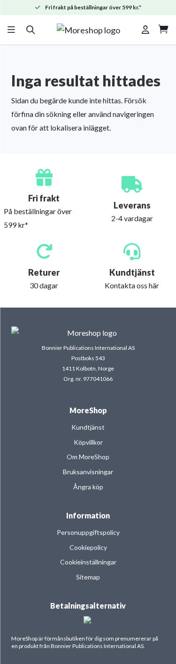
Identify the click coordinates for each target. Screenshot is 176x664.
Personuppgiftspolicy (88, 532)
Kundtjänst (88, 427)
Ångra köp (88, 487)
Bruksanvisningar (88, 472)
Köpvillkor (88, 442)
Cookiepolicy (88, 547)
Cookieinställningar (88, 562)
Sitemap (88, 577)
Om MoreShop (88, 457)
